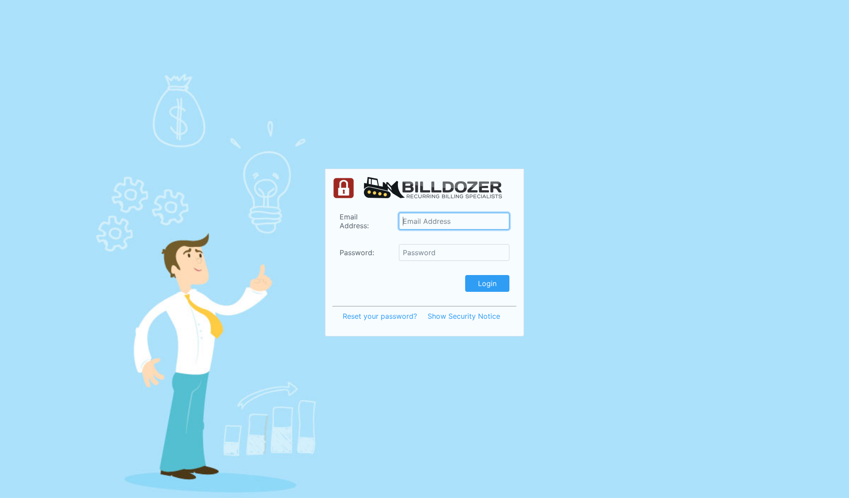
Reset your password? (380, 316)
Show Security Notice (464, 316)
